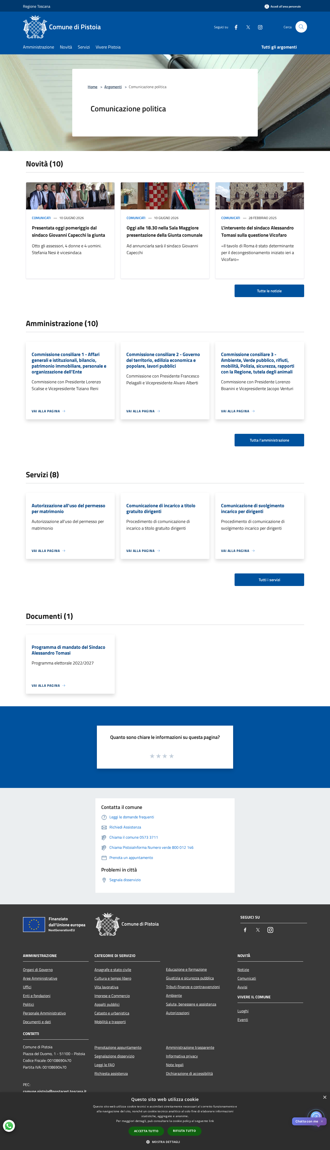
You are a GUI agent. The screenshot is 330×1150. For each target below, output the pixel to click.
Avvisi (242, 987)
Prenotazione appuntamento (117, 1047)
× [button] (324, 1097)
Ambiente (174, 995)
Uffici (27, 987)
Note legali (175, 1065)
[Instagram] (258, 26)
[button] (165, 1141)
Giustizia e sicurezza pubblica (190, 978)
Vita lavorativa (106, 987)
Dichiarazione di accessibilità (189, 1073)
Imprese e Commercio (112, 996)
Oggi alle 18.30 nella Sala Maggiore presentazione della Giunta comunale (164, 231)
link (211, 1121)
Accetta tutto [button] (146, 1131)
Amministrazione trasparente (190, 1047)
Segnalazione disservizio (114, 1056)
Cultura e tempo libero (112, 978)
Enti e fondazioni (36, 996)
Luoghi (243, 1011)
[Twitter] (246, 26)
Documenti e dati (37, 1022)
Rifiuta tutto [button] (184, 1131)
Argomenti (113, 87)
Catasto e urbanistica (111, 1013)
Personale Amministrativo (44, 1013)
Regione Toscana (36, 6)
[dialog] (165, 1121)
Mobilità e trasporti (110, 1022)
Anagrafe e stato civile (112, 969)
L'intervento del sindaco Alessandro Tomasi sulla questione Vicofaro (257, 231)
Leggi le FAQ (104, 1065)
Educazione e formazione (186, 969)
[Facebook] (234, 26)
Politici (28, 1004)
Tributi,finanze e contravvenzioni (193, 987)
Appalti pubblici (107, 1004)
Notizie (243, 969)
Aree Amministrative (40, 978)
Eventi (242, 1019)
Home (92, 87)
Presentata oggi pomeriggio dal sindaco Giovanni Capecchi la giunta (68, 231)
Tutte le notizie (269, 291)
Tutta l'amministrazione (269, 440)
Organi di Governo (38, 969)
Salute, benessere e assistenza (191, 1004)
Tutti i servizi (269, 580)
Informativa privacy (182, 1056)
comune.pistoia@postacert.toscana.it (54, 1091)
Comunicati (41, 217)
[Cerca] (301, 27)
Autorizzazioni (177, 1013)
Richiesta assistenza (111, 1073)
